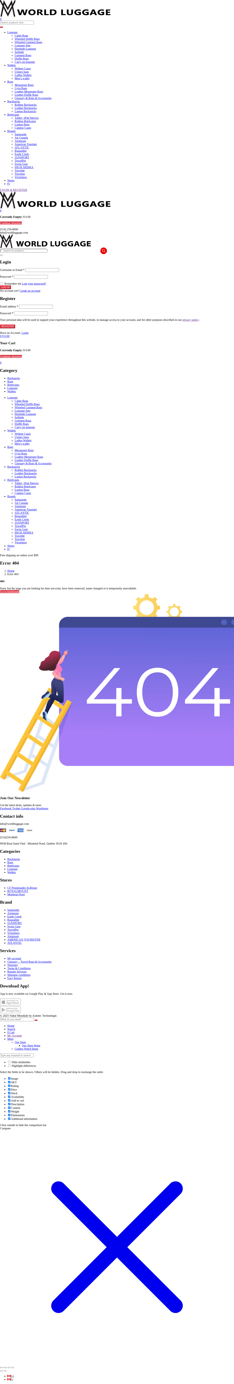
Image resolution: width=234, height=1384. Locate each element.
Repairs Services (17, 971)
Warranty (12, 965)
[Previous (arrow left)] (1, 1370)
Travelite (20, 170)
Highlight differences (23, 1065)
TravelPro (20, 160)
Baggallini (21, 150)
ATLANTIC (22, 147)
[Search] (103, 250)
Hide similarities (20, 1062)
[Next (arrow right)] (5, 1370)
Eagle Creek (22, 154)
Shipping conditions (18, 974)
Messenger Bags (24, 85)
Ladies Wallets (23, 75)
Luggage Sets (22, 45)
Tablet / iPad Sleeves (27, 117)
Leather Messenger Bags (29, 91)
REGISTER (7, 326)
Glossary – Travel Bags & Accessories (29, 961)
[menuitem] (10, 1376)
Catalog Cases (23, 127)
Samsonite (21, 134)
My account (14, 958)
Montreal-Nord (16, 894)
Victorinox (21, 177)
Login (25, 332)
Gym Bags (21, 88)
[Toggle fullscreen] (5, 1367)
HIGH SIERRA (24, 167)
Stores (10, 180)
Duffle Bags (22, 58)
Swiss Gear (21, 164)
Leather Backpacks (26, 108)
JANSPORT (22, 157)
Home (10, 570)
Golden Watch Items (26, 1048)
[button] (0, 210)
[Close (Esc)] (1, 255)
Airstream (20, 140)
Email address (9, 306)
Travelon (20, 173)
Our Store (20, 1042)
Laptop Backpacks (25, 111)
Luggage (12, 32)
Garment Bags (23, 55)
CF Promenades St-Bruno (22, 887)
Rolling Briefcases (25, 121)
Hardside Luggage (25, 48)
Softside (19, 52)
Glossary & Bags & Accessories (33, 98)
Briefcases (13, 114)
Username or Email (12, 269)
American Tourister (26, 144)
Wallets (11, 65)
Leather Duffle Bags (26, 94)
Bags (10, 81)
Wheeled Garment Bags (28, 42)
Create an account (30, 290)
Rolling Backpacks (26, 104)
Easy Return (14, 978)
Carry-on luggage (25, 61)
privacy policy (190, 319)
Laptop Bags (22, 124)
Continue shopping (11, 223)
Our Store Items (31, 1045)
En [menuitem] (12, 1376)
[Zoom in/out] (1, 1367)
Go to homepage (9, 591)
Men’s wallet (22, 78)
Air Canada (21, 137)
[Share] (8, 1367)
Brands (11, 131)
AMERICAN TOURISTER (23, 939)
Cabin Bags (21, 35)
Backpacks (13, 101)
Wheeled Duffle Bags (27, 38)
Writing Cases (23, 68)
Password (6, 276)
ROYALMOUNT (17, 891)
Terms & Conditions (19, 968)
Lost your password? (34, 283)
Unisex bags (22, 71)
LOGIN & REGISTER (13, 190)
